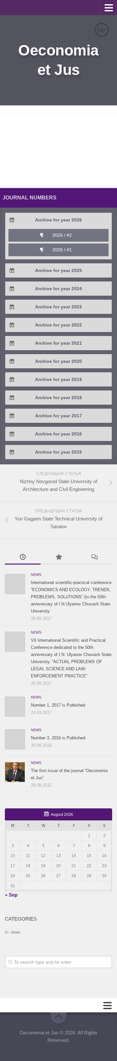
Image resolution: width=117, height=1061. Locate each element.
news (36, 575)
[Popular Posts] (58, 558)
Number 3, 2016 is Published (58, 737)
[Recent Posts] (23, 558)
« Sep (11, 895)
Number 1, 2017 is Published (58, 705)
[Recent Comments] (94, 558)
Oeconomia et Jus (58, 60)
